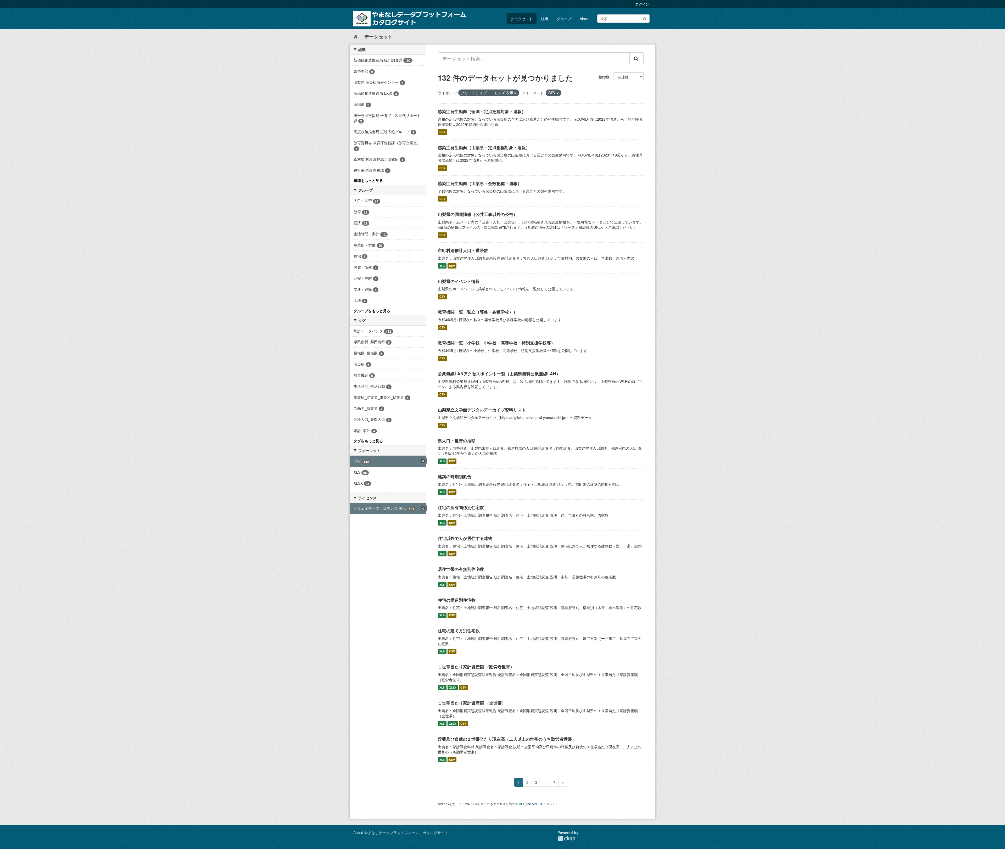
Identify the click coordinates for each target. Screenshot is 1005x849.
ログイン (642, 4)
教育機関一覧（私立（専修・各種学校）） (477, 312)
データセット (522, 18)
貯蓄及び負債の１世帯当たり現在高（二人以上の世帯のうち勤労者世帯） (507, 739)
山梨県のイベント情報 (459, 281)
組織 (544, 18)
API (521, 803)
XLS (442, 266)
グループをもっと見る (372, 310)
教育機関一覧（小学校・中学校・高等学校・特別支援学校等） (496, 343)
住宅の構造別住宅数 (457, 600)
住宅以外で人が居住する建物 (465, 538)
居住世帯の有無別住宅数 (461, 569)
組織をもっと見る (368, 180)
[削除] (515, 93)
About (584, 18)
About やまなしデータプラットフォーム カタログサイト (400, 832)
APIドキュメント (544, 803)
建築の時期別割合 (454, 476)
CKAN (566, 838)
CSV (442, 132)
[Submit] (645, 18)
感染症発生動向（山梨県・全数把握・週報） (480, 183)
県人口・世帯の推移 (457, 441)
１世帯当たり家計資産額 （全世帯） (472, 703)
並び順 (604, 77)
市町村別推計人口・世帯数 (463, 250)
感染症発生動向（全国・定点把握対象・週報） (482, 111)
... (545, 782)
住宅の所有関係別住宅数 (461, 507)
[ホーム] (355, 36)
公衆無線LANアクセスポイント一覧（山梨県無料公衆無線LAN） (499, 374)
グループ (564, 18)
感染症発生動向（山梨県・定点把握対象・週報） (484, 147)
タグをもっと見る (368, 440)
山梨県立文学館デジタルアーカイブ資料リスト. (482, 410)
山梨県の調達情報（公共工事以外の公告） (477, 214)
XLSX (452, 687)
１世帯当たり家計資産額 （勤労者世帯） (476, 667)
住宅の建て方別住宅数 (459, 631)
